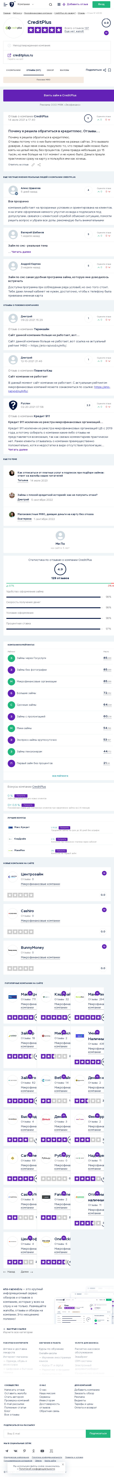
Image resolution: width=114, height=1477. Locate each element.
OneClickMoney (68, 1239)
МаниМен (19, 850)
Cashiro (27, 911)
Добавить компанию (87, 1390)
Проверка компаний (16, 1400)
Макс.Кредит (33, 994)
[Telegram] (7, 1451)
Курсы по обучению (51, 1349)
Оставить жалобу (15, 1393)
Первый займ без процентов (35, 763)
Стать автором (14, 1397)
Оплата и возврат (86, 1408)
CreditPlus (41, 116)
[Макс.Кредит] (10, 827)
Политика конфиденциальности (47, 1457)
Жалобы (64, 70)
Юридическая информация (16, 1457)
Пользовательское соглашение (18, 1461)
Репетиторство (52, 1374)
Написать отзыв (14, 1390)
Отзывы (26, 999)
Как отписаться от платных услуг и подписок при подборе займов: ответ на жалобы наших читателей (61, 474)
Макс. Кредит (22, 827)
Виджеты (80, 1400)
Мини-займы (24, 728)
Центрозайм (32, 874)
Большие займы (26, 693)
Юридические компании (89, 1373)
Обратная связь (49, 1411)
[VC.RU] (51, 1451)
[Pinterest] (24, 1451)
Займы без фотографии (32, 670)
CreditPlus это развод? (65, 13)
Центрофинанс (34, 1239)
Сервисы (44, 1397)
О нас (43, 1390)
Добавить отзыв (77, 4)
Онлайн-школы (48, 1353)
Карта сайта (50, 1461)
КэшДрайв (20, 839)
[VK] (16, 1451)
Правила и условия (74, 1457)
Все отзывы (11, 1415)
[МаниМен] (10, 850)
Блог (7, 1411)
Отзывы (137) (33, 70)
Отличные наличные (97, 1197)
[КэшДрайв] (10, 839)
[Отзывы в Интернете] (13, 4)
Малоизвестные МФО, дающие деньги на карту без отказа (56, 514)
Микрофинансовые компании (38, 13)
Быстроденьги (34, 1117)
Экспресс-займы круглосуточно (37, 740)
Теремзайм (41, 329)
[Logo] (13, 28)
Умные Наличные (97, 1036)
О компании (13, 70)
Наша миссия (47, 1393)
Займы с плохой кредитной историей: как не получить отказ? (58, 495)
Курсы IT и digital (52, 1365)
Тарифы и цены (84, 1404)
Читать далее (21, 252)
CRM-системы (83, 1361)
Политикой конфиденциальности (37, 1469)
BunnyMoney (32, 948)
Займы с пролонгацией (31, 717)
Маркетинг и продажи (55, 1370)
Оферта (38, 1461)
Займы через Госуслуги (31, 658)
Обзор (50, 70)
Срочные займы (26, 705)
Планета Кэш (43, 370)
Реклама (80, 1397)
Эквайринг (81, 1357)
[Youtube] (42, 1451)
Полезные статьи (15, 1408)
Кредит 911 (42, 416)
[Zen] (33, 1451)
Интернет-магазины (15, 1357)
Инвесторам (47, 1400)
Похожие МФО (43, 80)
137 (87, 28)
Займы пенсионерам (29, 752)
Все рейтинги (60, 776)
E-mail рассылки (14, 1404)
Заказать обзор (84, 1393)
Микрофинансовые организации (37, 682)
